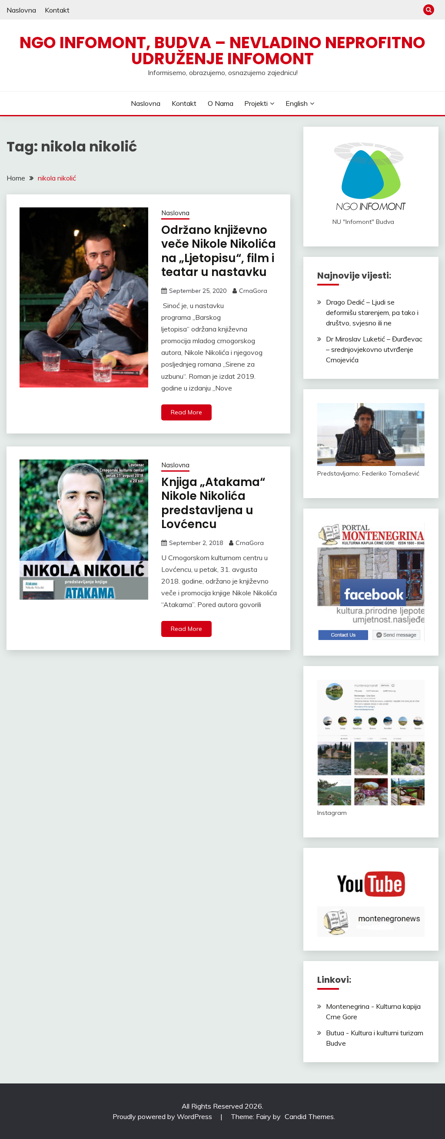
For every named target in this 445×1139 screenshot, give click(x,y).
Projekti (256, 103)
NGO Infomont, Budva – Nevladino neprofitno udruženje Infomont (222, 50)
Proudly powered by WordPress (163, 1116)
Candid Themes (309, 1116)
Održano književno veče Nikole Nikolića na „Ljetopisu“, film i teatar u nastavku (218, 251)
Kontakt (57, 10)
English (297, 103)
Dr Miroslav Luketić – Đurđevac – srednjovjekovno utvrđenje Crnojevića (374, 349)
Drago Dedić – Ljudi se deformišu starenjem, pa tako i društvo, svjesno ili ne (372, 312)
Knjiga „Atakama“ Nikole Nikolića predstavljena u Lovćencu (213, 503)
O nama (220, 103)
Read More (186, 412)
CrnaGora (253, 291)
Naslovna (21, 10)
